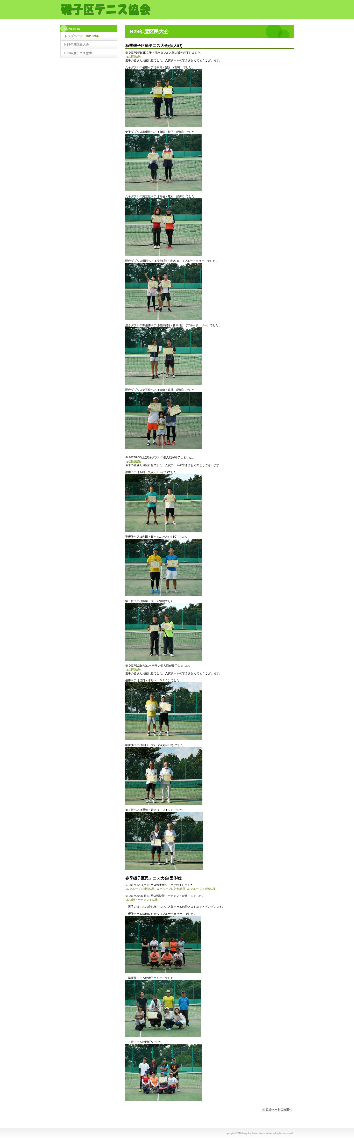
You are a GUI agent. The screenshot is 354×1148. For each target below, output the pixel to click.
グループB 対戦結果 (142, 888)
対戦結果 (135, 56)
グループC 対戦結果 (172, 888)
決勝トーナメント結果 (143, 899)
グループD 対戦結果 (203, 888)
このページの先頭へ (277, 1109)
